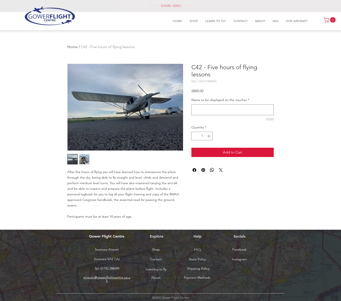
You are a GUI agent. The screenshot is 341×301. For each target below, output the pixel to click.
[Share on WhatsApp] (212, 170)
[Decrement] (195, 136)
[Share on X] (221, 170)
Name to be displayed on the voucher (220, 100)
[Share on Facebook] (194, 170)
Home (72, 47)
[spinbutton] (202, 136)
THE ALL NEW (181, 6)
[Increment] (209, 136)
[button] (330, 20)
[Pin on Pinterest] (203, 170)
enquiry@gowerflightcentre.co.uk (107, 279)
